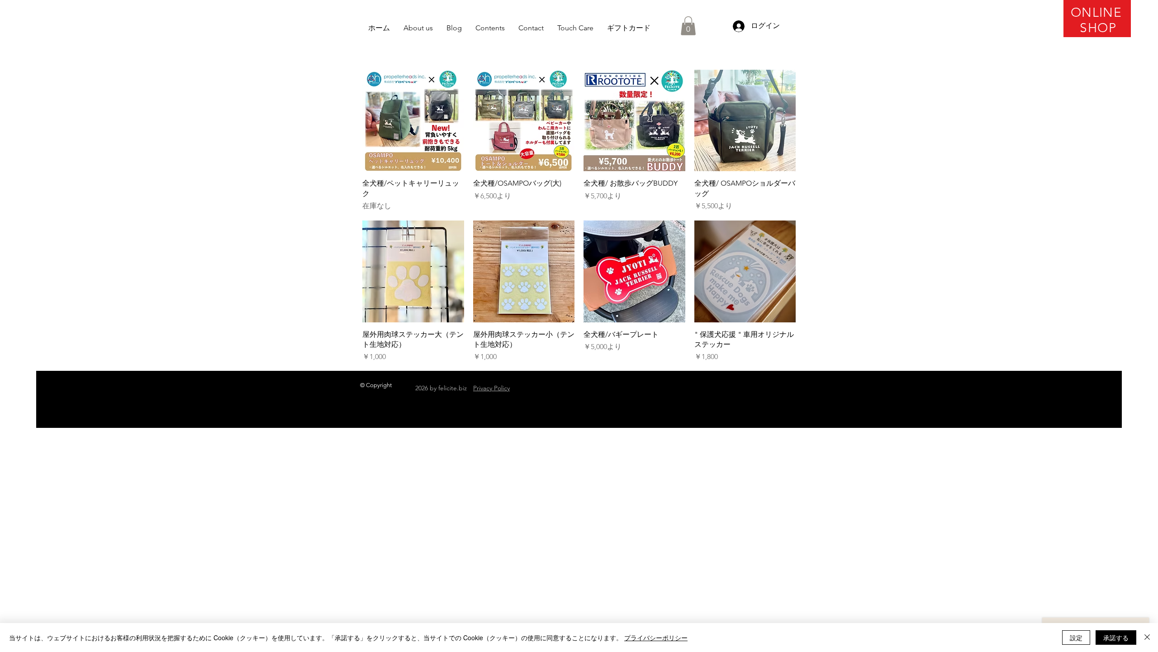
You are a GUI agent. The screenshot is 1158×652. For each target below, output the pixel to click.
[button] (688, 25)
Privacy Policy (491, 388)
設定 (1076, 637)
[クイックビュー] (413, 121)
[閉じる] (1147, 637)
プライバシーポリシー (656, 637)
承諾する (1116, 637)
